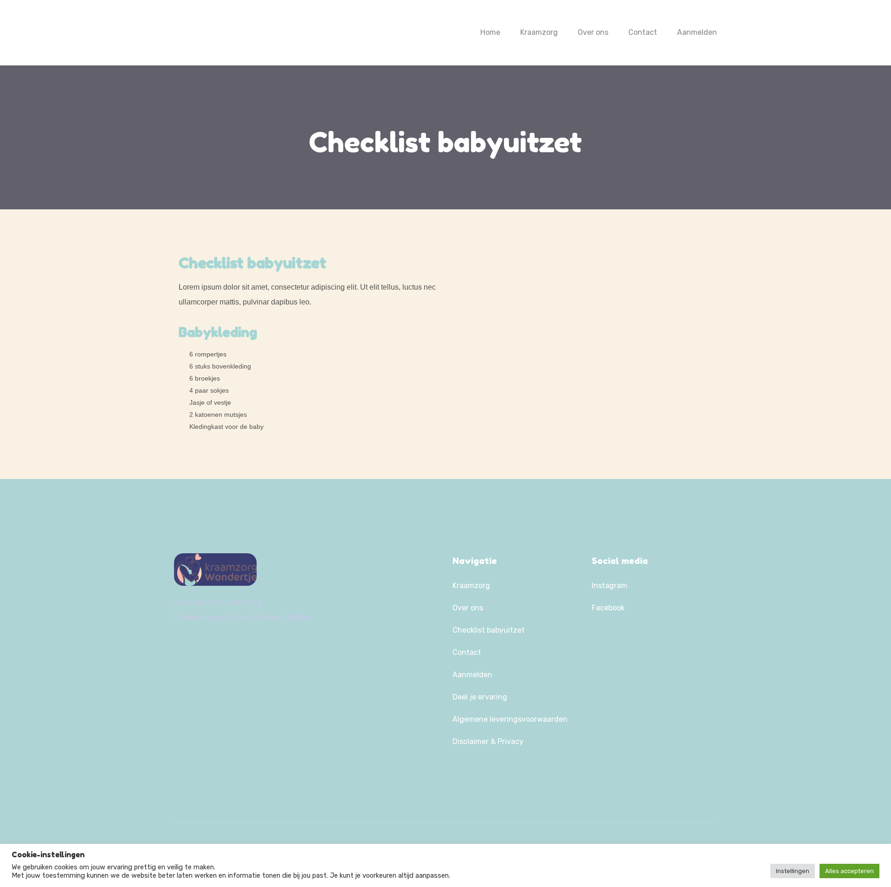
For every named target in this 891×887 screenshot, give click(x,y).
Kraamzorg (539, 32)
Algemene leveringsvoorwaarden (510, 719)
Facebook (608, 607)
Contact (642, 32)
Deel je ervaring (479, 697)
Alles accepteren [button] (849, 871)
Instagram (609, 585)
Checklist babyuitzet (488, 630)
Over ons (593, 32)
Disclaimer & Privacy (487, 741)
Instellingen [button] (792, 871)
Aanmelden (697, 32)
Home (490, 32)
